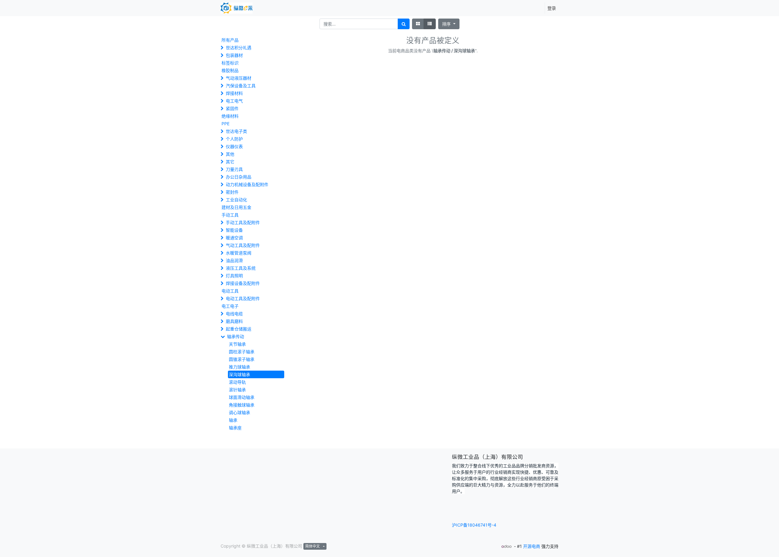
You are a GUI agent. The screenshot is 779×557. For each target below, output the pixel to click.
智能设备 (234, 230)
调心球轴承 (239, 412)
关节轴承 (237, 344)
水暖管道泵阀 (238, 252)
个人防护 (234, 138)
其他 (230, 154)
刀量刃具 (234, 169)
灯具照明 (234, 275)
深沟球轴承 (239, 374)
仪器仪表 (234, 146)
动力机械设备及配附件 (247, 184)
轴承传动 (235, 336)
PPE (225, 123)
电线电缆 (234, 313)
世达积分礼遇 (238, 47)
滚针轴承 (237, 389)
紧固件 (232, 108)
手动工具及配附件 (243, 222)
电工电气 (234, 100)
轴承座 (235, 427)
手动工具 (230, 214)
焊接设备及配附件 (243, 283)
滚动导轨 (237, 382)
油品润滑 (234, 260)
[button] (448, 24)
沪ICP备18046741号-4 (474, 525)
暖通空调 (234, 237)
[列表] (430, 24)
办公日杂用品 (238, 176)
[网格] (418, 24)
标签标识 (230, 62)
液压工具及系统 (241, 268)
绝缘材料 (230, 116)
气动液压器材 (238, 78)
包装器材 (234, 55)
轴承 (233, 420)
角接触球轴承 (241, 404)
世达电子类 (236, 131)
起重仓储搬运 (238, 328)
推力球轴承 (239, 366)
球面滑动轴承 (241, 397)
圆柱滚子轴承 (241, 351)
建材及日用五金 (236, 207)
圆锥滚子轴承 (241, 359)
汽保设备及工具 (241, 85)
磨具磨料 (234, 321)
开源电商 (531, 546)
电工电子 (230, 306)
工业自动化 (236, 199)
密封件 (232, 192)
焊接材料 (234, 93)
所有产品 (230, 40)
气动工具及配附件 (243, 245)
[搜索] (404, 24)
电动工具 (230, 290)
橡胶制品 (230, 70)
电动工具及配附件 (243, 298)
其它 (230, 161)
